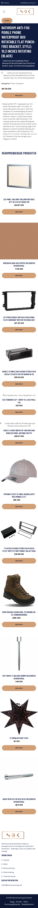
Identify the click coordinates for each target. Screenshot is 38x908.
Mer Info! (19, 95)
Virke (13, 83)
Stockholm (6, 3)
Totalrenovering (9, 876)
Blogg (12, 902)
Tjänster (6, 860)
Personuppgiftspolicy (12, 904)
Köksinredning (8, 872)
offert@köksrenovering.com (28, 3)
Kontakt (19, 902)
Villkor (25, 902)
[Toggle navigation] (4, 11)
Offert (7, 21)
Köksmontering (9, 868)
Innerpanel (19, 83)
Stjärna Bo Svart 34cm (19, 738)
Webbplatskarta (28, 904)
